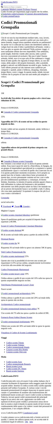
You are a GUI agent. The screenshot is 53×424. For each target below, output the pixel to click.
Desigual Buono (7, 239)
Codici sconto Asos (14, 362)
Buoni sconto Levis (14, 366)
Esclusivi (26, 9)
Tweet (17, 206)
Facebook (6, 206)
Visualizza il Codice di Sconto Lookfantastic (19, 333)
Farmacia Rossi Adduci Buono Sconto (16, 317)
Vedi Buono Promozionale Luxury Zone (17, 285)
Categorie (5, 9)
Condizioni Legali (30, 413)
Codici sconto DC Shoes (16, 369)
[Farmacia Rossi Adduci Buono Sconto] (19, 309)
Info (31, 422)
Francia (17, 16)
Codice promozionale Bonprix (18, 364)
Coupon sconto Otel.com (16, 352)
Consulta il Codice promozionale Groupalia (21, 112)
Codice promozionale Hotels (17, 347)
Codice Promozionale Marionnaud (15, 269)
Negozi (34, 9)
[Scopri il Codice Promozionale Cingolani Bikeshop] (15, 215)
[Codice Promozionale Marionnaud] (12, 256)
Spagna (45, 14)
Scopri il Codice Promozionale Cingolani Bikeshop (22, 226)
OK (26, 422)
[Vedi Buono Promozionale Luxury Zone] (12, 274)
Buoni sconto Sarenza (15, 371)
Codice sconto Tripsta (15, 343)
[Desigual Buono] (11, 230)
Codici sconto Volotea (15, 345)
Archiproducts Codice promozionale (15, 304)
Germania (20, 14)
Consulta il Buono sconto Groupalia (18, 161)
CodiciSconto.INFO (9, 2)
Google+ (26, 206)
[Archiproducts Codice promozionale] (16, 293)
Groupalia (5, 198)
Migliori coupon (16, 9)
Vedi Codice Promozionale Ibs (13, 252)
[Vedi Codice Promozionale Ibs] (9, 243)
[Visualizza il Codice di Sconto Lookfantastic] (15, 322)
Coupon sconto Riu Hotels (17, 350)
